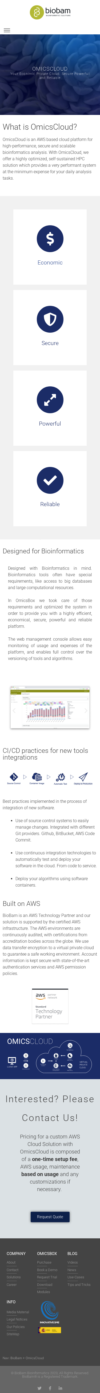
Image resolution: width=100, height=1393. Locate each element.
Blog (72, 1253)
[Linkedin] (60, 1388)
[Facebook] (50, 1388)
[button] (14, 710)
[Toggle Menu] (7, 30)
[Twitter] (40, 1388)
